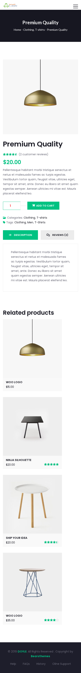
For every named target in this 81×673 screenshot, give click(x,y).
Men (30, 222)
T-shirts (40, 29)
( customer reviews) (33, 154)
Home (17, 29)
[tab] (20, 235)
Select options (32, 503)
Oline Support (61, 664)
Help (13, 664)
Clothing (28, 29)
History (41, 664)
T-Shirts (40, 222)
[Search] (66, 4)
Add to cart (45, 206)
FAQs (26, 664)
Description (22, 235)
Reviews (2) (60, 235)
